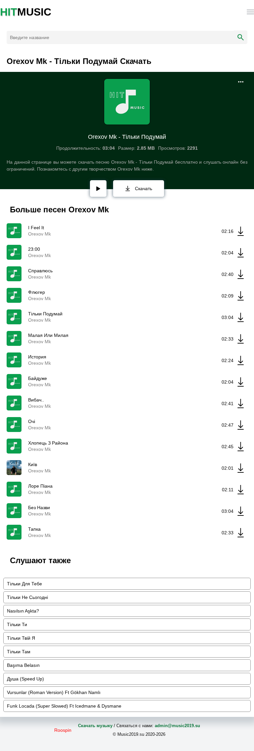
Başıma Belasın (23, 665)
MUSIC (25, 12)
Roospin (62, 730)
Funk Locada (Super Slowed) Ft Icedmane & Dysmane (64, 706)
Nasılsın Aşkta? (23, 611)
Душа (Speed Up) (25, 678)
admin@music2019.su (177, 725)
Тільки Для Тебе (24, 583)
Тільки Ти (17, 624)
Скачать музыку (95, 725)
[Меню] (250, 12)
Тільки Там (18, 651)
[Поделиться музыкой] (240, 81)
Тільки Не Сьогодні (27, 597)
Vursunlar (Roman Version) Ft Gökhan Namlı (54, 692)
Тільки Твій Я (21, 638)
